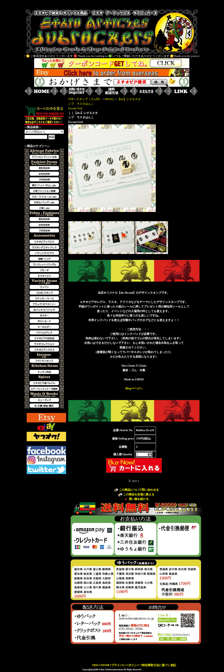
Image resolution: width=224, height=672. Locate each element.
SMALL (109, 99)
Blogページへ (134, 388)
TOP (71, 99)
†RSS (95, 665)
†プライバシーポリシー (125, 665)
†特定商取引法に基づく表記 (158, 665)
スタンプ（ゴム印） (89, 99)
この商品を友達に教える (138, 494)
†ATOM (104, 665)
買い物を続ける (139, 499)
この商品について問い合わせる (139, 489)
